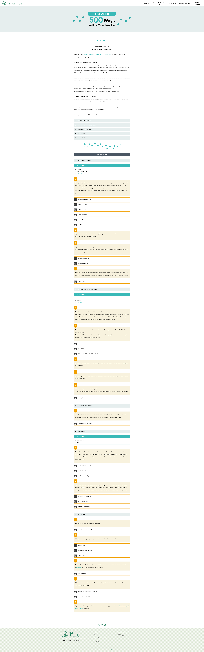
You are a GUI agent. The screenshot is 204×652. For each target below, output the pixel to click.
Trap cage (78, 567)
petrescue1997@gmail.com (73, 640)
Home (95, 632)
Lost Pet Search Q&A (185, 3)
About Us (146, 3)
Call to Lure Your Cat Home (83, 129)
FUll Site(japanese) (197, 3)
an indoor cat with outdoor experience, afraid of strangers (96, 54)
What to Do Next (80, 138)
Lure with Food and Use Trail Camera (85, 125)
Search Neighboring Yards (83, 120)
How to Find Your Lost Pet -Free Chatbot (100, 638)
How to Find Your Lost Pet (159, 3)
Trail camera (80, 302)
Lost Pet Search (172, 3)
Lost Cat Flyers (80, 133)
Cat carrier (79, 173)
